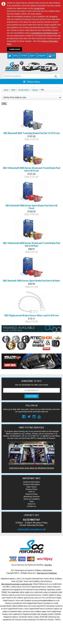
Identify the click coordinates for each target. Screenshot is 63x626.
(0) (53, 56)
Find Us (31, 492)
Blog (16, 56)
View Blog (48, 565)
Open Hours (31, 487)
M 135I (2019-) (23, 90)
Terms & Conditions (31, 499)
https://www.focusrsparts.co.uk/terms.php (16, 584)
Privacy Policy (31, 489)
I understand (14, 49)
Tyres (31, 501)
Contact (23, 56)
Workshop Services (32, 497)
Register (42, 56)
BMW (13, 90)
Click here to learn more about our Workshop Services (31, 468)
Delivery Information (31, 482)
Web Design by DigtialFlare (47, 573)
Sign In (33, 56)
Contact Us (31, 506)
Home (6, 90)
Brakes (35, 90)
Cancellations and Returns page (44, 33)
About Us (31, 504)
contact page (39, 8)
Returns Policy (32, 494)
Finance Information (31, 484)
